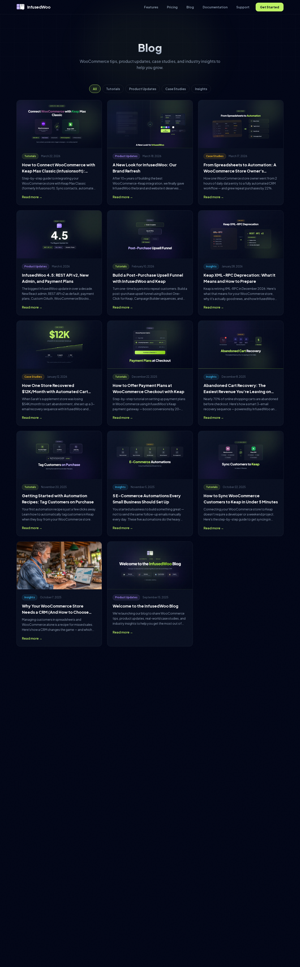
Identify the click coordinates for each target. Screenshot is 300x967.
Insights (201, 89)
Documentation (215, 7)
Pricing (172, 7)
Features (151, 7)
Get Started (269, 7)
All (95, 89)
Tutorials (113, 89)
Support (242, 7)
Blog (190, 7)
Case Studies (175, 89)
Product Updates (142, 89)
